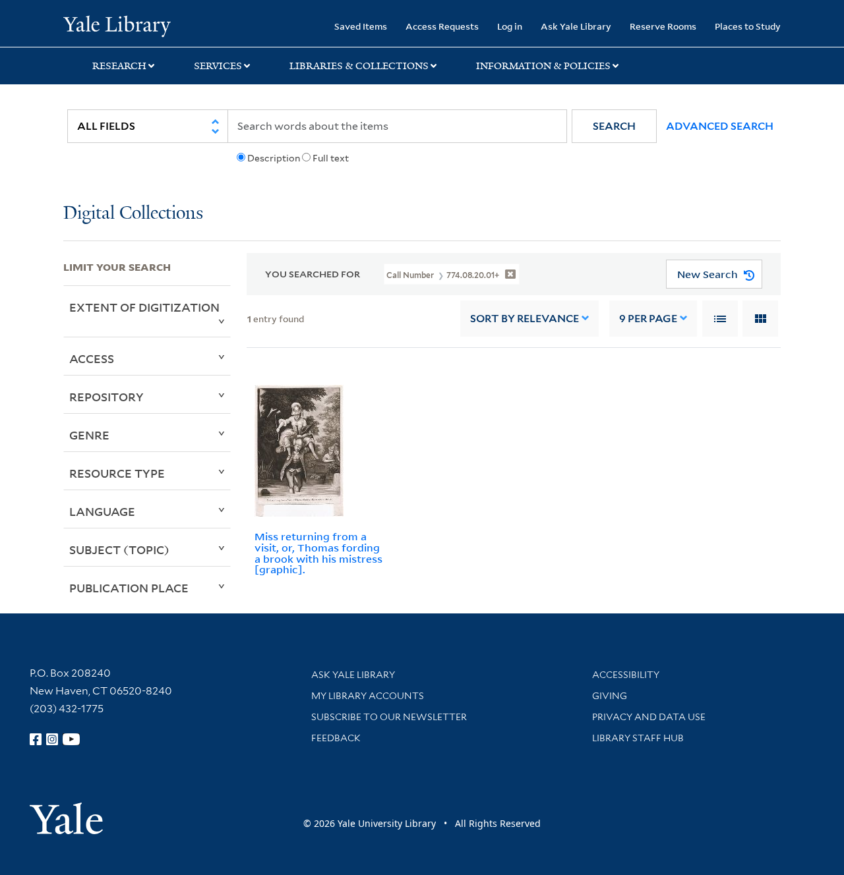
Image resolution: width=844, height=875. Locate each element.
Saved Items (360, 26)
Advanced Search (719, 126)
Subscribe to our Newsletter (389, 717)
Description (273, 158)
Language (102, 511)
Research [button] (119, 65)
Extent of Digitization (144, 307)
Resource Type (117, 473)
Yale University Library (117, 25)
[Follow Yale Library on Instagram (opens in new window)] (52, 739)
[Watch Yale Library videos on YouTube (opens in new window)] (71, 739)
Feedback (336, 738)
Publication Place (129, 588)
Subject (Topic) (119, 549)
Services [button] (218, 65)
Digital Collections (133, 214)
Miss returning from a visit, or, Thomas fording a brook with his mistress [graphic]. (318, 553)
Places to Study (748, 26)
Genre (89, 435)
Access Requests (442, 26)
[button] (614, 126)
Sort (524, 318)
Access (91, 358)
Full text (331, 158)
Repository (106, 397)
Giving (609, 696)
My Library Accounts (367, 696)
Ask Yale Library (576, 26)
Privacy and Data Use (649, 717)
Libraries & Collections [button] (359, 65)
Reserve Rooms (663, 26)
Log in (509, 26)
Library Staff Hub (638, 738)
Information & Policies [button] (543, 65)
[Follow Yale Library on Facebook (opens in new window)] (36, 739)
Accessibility (625, 674)
